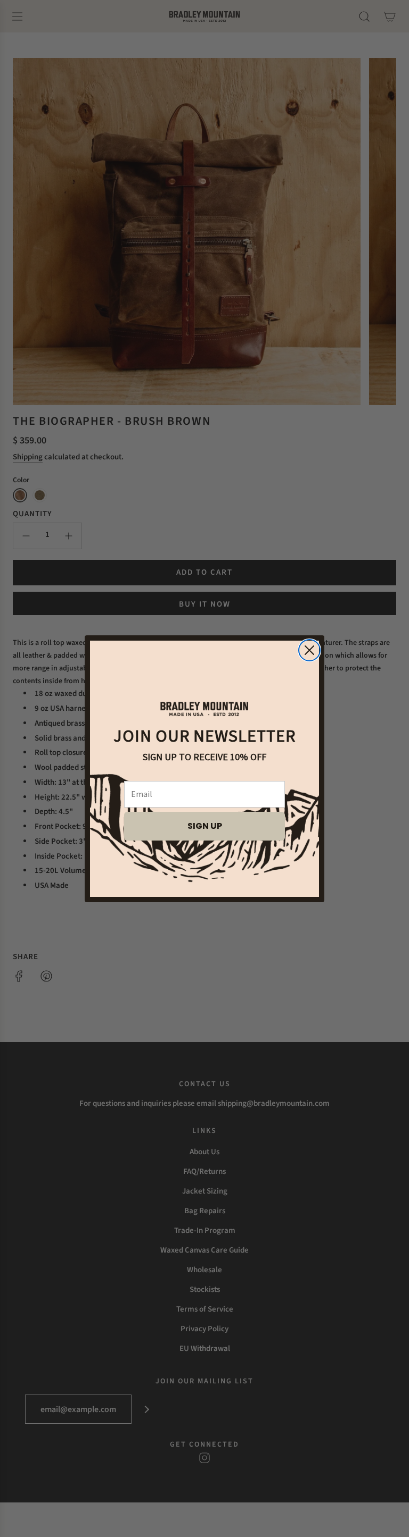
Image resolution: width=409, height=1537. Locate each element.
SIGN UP (204, 826)
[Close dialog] (309, 650)
